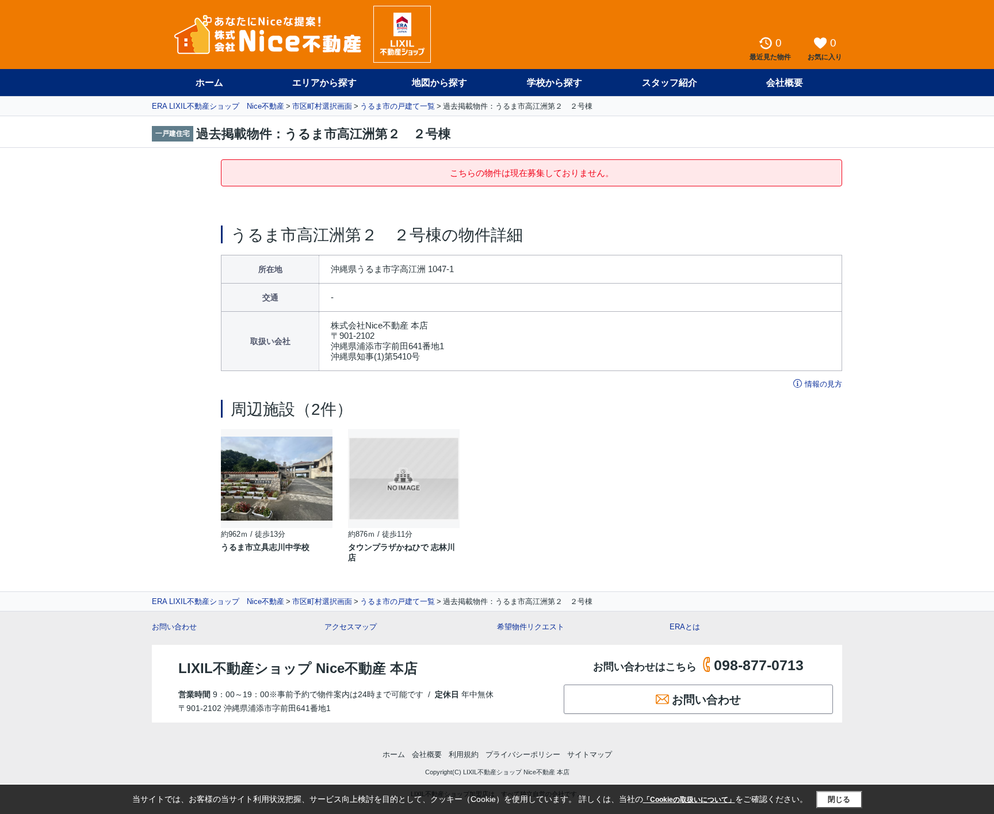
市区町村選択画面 (322, 106)
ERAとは (685, 626)
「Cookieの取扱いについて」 (689, 800)
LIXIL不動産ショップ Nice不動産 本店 (298, 668)
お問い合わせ (174, 626)
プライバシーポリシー (522, 754)
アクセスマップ (350, 626)
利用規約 (464, 754)
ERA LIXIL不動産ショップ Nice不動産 (218, 106)
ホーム (209, 82)
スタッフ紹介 (669, 82)
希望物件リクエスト (530, 626)
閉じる (839, 799)
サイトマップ (589, 754)
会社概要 (784, 82)
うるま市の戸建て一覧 (397, 106)
